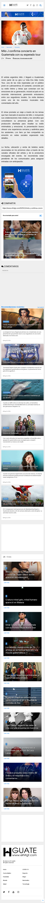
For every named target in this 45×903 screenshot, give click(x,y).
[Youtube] (34, 5)
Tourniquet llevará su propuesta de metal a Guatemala (22, 362)
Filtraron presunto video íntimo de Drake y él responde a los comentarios (21, 776)
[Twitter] (28, 5)
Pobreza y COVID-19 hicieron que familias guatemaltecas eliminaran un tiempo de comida (21, 234)
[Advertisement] (17, 289)
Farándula (6, 877)
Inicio (2, 47)
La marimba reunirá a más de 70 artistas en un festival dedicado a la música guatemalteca (22, 650)
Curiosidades (6, 392)
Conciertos (17, 47)
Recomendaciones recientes (12, 307)
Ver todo (40, 307)
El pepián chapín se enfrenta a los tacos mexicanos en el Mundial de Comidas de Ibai (21, 700)
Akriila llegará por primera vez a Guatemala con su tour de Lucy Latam (20, 750)
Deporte (25, 873)
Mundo (5, 880)
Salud (4, 884)
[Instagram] (37, 5)
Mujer (24, 877)
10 (6, 797)
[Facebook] (30, 5)
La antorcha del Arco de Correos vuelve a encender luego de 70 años (21, 254)
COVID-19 (25, 869)
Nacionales (9, 47)
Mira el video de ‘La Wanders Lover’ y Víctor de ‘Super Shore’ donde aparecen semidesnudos (22, 575)
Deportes (5, 498)
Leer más (6, 582)
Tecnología (25, 884)
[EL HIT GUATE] (14, 5)
